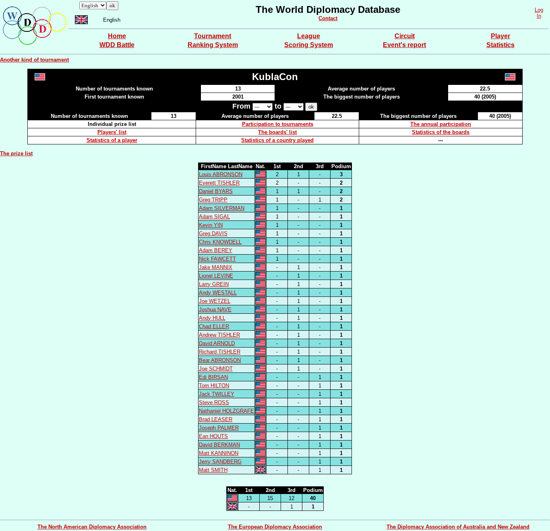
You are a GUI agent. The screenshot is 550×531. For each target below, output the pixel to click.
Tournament (212, 36)
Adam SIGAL (214, 217)
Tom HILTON (214, 386)
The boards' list (277, 132)
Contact (327, 18)
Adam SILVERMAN (221, 208)
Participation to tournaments (277, 124)
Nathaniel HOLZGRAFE (226, 411)
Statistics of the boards (440, 132)
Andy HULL (212, 318)
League (308, 36)
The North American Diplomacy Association (92, 527)
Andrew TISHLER (219, 335)
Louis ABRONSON (220, 174)
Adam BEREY (215, 250)
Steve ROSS (214, 402)
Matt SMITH (213, 470)
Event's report (404, 44)
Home (117, 36)
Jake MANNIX (215, 267)
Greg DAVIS (213, 234)
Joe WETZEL (214, 301)
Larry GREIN (214, 284)
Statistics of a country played (277, 140)
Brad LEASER (215, 419)
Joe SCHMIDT (216, 369)
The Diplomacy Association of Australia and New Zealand (458, 527)
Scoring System (308, 44)
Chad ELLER (214, 326)
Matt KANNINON (218, 453)
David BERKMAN (219, 445)
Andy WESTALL (218, 293)
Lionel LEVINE (216, 276)
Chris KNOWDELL (220, 242)
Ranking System (213, 44)
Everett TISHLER (219, 183)
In (539, 16)
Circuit (405, 36)
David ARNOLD (217, 343)
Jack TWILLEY (216, 394)
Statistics (500, 44)
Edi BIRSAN (213, 377)
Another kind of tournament (34, 60)
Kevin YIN (211, 225)
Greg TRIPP (213, 200)
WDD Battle (116, 44)
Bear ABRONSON (220, 360)
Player (500, 36)
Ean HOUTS (213, 436)
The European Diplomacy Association (275, 527)
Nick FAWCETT (217, 259)
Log (539, 10)
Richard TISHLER (219, 352)
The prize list (16, 153)
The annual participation (440, 124)
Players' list (111, 132)
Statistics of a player (112, 140)
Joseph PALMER (219, 428)
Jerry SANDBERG (220, 462)
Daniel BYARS (216, 191)
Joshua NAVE (215, 310)
